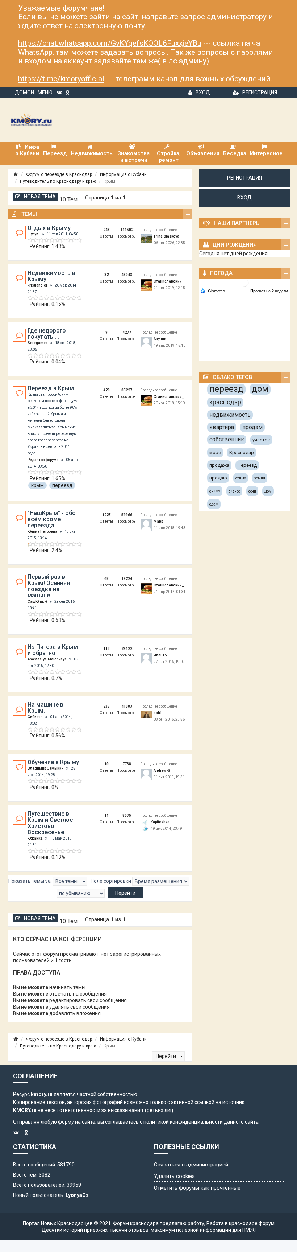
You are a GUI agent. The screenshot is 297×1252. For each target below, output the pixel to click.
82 (106, 275)
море (215, 452)
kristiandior (37, 285)
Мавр (158, 521)
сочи (252, 491)
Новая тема (40, 196)
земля (259, 478)
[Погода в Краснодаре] (244, 282)
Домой (24, 92)
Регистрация (259, 92)
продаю (218, 478)
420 (106, 390)
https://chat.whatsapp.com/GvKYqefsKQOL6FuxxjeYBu (109, 43)
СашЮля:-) (37, 602)
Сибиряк (35, 717)
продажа (219, 465)
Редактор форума (43, 460)
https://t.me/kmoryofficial (61, 78)
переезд (62, 485)
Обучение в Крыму (53, 762)
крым (37, 485)
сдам (213, 504)
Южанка (35, 838)
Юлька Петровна (42, 532)
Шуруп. (33, 234)
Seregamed (38, 343)
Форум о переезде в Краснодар (59, 174)
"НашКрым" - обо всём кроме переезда (52, 519)
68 (106, 579)
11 (106, 815)
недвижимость (230, 414)
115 (106, 649)
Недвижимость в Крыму (51, 276)
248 (106, 230)
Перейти (166, 1056)
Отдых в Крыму (49, 228)
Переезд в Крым (51, 388)
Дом (268, 491)
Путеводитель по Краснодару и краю (58, 181)
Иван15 (160, 655)
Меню (45, 92)
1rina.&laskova (166, 236)
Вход (203, 92)
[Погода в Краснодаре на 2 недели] (269, 291)
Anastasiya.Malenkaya (47, 659)
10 (106, 764)
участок (261, 439)
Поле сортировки (111, 881)
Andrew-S (162, 771)
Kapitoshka (160, 822)
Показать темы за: (30, 881)
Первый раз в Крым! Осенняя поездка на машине (49, 586)
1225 (106, 515)
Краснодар (241, 452)
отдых (240, 478)
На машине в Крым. (45, 707)
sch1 (158, 713)
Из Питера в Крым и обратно (53, 649)
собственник (226, 439)
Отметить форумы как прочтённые (197, 1188)
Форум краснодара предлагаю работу (158, 1223)
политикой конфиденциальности (183, 1122)
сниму (214, 491)
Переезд (247, 465)
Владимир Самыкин (46, 768)
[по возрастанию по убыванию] (81, 893)
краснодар (225, 402)
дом (260, 389)
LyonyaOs (77, 1195)
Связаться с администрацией (191, 1164)
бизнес (234, 491)
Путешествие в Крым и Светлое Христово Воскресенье (50, 823)
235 (106, 706)
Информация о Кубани (123, 174)
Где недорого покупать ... (47, 333)
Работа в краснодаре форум (240, 1223)
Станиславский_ (169, 281)
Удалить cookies (174, 1176)
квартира (221, 427)
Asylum (160, 339)
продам (252, 427)
